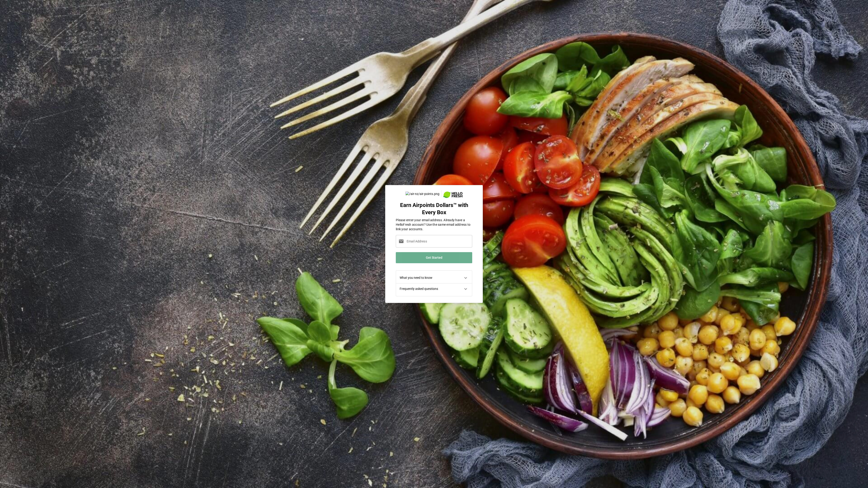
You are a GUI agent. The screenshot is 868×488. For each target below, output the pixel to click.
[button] (434, 277)
